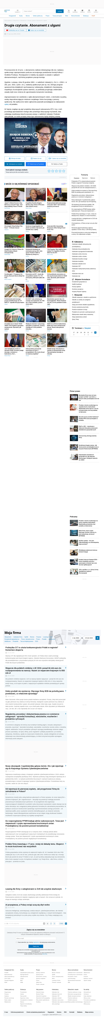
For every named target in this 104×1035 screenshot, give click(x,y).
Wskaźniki (78, 295)
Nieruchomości (75, 16)
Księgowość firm (9, 970)
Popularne (76, 178)
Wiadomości (87, 972)
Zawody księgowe (9, 980)
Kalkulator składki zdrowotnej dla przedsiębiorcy (81, 245)
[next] (66, 924)
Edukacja (86, 16)
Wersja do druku (16, 158)
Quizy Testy (75, 319)
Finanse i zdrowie (56, 982)
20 (84, 332)
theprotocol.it (87, 1002)
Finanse (38, 637)
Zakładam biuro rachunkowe (75, 972)
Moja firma (16, 20)
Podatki (44, 639)
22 (91, 332)
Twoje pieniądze (57, 16)
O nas (6, 1012)
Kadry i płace (7, 1000)
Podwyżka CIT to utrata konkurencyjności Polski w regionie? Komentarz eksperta (83, 182)
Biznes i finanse (56, 972)
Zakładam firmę (17, 637)
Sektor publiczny (37, 16)
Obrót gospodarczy (9, 976)
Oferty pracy (87, 1004)
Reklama (79, 1012)
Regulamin (51, 1012)
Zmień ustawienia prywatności (35, 1012)
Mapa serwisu (89, 1012)
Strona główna (8, 20)
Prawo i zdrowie (40, 984)
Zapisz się (36, 946)
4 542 (61, 923)
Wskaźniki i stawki (73, 989)
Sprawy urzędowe (40, 978)
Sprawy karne (39, 974)
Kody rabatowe (87, 996)
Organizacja (7, 992)
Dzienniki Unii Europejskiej (43, 998)
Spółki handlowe (77, 284)
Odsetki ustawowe (72, 1000)
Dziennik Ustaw (40, 992)
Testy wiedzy (23, 1005)
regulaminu (36, 942)
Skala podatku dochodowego (75, 1002)
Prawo (47, 16)
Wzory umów (87, 998)
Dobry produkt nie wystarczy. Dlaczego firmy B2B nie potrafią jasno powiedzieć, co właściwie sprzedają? (84, 191)
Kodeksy (38, 1002)
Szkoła (22, 994)
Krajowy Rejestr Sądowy (79, 291)
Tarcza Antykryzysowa (26, 641)
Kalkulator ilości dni (77, 273)
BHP (21, 980)
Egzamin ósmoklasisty (26, 1004)
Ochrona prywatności (17, 1012)
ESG (36, 641)
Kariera (59, 1012)
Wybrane (92, 178)
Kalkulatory (78, 242)
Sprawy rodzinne (40, 972)
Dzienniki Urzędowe (41, 996)
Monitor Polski (39, 994)
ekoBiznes (8, 641)
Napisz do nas (37, 158)
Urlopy (22, 978)
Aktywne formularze (82, 279)
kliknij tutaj (44, 954)
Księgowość (12, 16)
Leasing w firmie (48, 637)
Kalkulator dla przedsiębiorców (81, 249)
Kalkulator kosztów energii (79, 259)
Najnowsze (85, 178)
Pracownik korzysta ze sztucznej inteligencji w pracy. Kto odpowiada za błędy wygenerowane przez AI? (84, 233)
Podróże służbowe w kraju (79, 309)
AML (69, 982)
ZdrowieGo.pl (87, 992)
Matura (22, 1002)
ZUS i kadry (7, 978)
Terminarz (78, 328)
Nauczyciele (23, 996)
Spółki (26, 637)
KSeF (93, 16)
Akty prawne (39, 989)
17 (74, 332)
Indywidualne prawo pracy (27, 972)
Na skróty (86, 989)
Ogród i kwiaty (87, 980)
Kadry (21, 16)
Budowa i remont (88, 978)
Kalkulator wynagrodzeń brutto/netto (82, 251)
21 (88, 332)
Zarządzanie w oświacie (26, 1000)
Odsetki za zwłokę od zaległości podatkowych (81, 301)
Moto (66, 16)
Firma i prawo (75, 391)
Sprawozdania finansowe (74, 980)
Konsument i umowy (41, 976)
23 (95, 332)
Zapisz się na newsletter (59, 158)
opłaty (6, 104)
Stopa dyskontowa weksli (79, 317)
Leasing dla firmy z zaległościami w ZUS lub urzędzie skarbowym (84, 219)
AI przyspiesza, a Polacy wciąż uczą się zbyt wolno (84, 224)
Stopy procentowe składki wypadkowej (83, 304)
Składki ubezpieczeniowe (74, 996)
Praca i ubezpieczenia (27, 639)
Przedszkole (23, 992)
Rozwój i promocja (9, 998)
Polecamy (73, 516)
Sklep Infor (39, 982)
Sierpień (87, 328)
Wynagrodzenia (24, 974)
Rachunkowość (8, 974)
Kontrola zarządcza (77, 289)
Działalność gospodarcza (79, 281)
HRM (21, 982)
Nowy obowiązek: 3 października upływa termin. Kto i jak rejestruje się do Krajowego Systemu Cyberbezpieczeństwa (84, 200)
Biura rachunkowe (73, 970)
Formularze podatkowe (90, 1000)
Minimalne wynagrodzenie (74, 994)
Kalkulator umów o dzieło (79, 256)
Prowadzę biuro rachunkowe (75, 974)
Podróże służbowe (72, 998)
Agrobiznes (52, 639)
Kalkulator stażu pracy (57, 1000)
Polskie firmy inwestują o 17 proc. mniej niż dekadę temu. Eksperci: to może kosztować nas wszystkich (84, 214)
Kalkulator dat (76, 276)
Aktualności (23, 20)
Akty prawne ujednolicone (42, 1000)
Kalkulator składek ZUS (79, 263)
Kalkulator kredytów (77, 261)
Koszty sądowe (76, 286)
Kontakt (71, 1012)
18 (77, 332)
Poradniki (15, 641)
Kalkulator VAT (76, 266)
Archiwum (86, 994)
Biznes (28, 16)
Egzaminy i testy (24, 998)
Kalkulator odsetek (57, 998)
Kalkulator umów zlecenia (79, 254)
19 (81, 332)
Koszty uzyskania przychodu (80, 307)
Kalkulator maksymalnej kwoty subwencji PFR (84, 270)
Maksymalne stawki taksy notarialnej (82, 314)
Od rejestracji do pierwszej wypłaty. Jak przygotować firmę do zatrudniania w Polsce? (83, 205)
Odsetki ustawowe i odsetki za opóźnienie (84, 297)
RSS (65, 1012)
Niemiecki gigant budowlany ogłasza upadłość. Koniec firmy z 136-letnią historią (84, 228)
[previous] (44, 924)
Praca (37, 980)
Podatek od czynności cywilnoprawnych (83, 312)
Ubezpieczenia (24, 976)
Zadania (6, 996)
